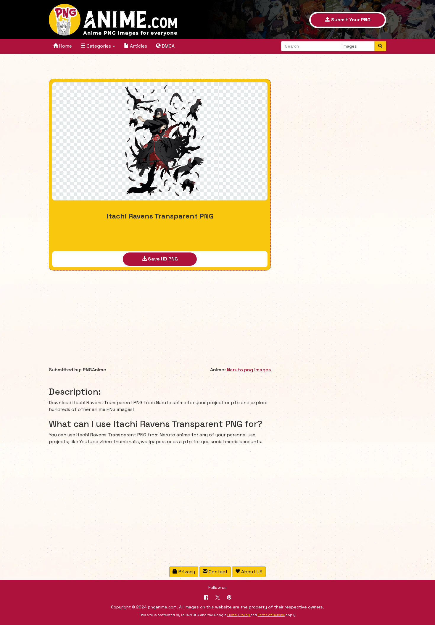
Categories (99, 46)
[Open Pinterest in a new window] (229, 598)
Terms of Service (271, 615)
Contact (217, 572)
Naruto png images (249, 370)
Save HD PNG (162, 259)
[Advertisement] (160, 67)
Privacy (186, 572)
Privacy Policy (238, 615)
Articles (138, 46)
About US (251, 572)
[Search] (380, 46)
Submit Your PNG (350, 20)
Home (65, 46)
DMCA (168, 46)
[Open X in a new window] (217, 598)
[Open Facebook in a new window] (206, 598)
